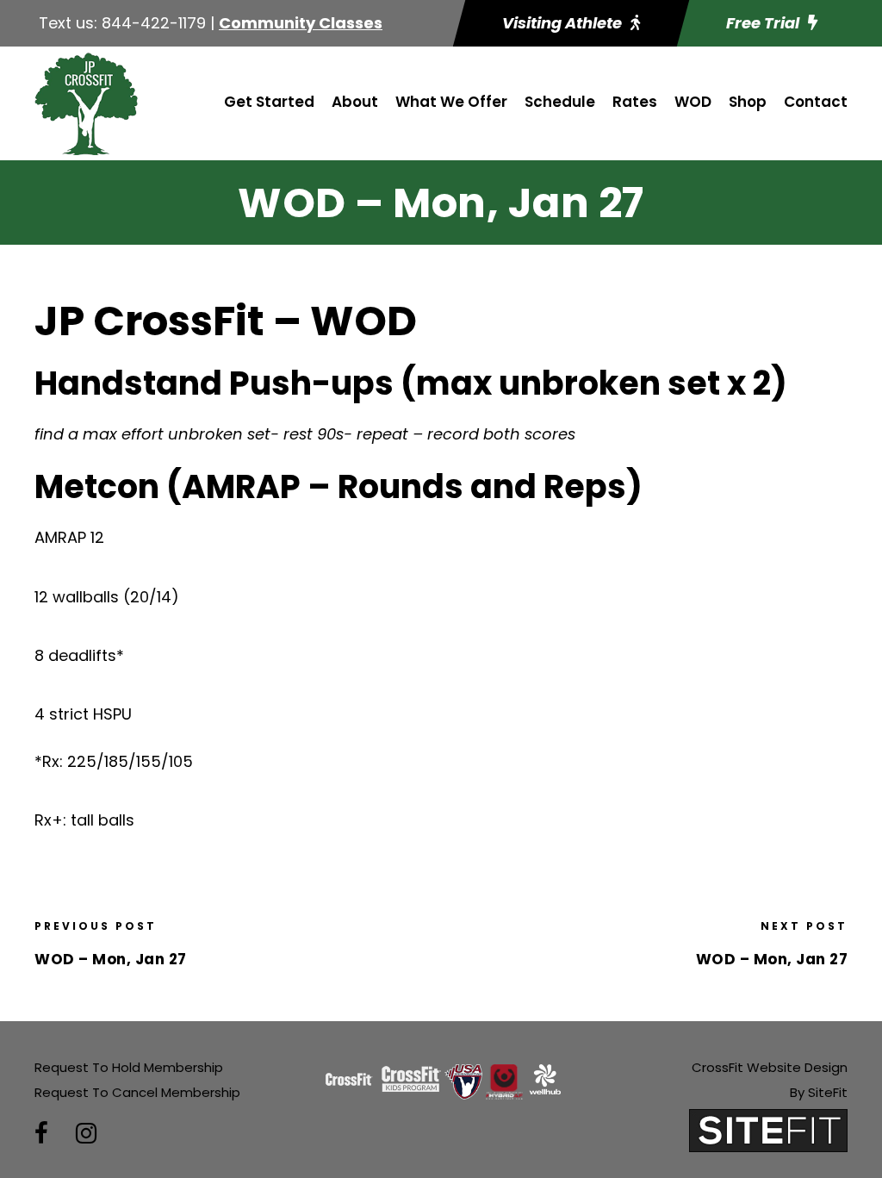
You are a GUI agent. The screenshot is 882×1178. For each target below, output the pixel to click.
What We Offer (451, 101)
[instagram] (86, 1133)
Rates (634, 101)
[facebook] (41, 1133)
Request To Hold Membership (128, 1067)
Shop (748, 101)
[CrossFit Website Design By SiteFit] (768, 1129)
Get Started (269, 101)
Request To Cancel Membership (137, 1092)
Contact (816, 101)
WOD (692, 101)
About (355, 101)
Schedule (560, 101)
